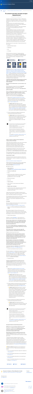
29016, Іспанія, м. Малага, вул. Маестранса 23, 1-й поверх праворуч (12, 372)
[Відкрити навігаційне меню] (1, 1)
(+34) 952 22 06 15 (29, 372)
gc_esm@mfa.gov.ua (4, 377)
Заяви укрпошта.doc (17, 164)
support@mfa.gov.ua (12, 387)
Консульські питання (4, 11)
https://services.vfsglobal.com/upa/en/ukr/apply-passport (15, 205)
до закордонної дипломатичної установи (18, 97)
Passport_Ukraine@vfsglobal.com (17, 247)
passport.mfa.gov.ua (12, 252)
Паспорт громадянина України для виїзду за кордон (15, 10)
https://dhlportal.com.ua (22, 285)
